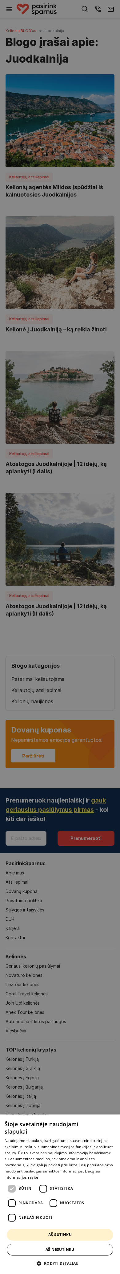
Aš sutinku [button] (60, 1234)
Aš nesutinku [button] (60, 1249)
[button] (59, 1263)
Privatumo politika (56, 1177)
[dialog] (60, 1194)
